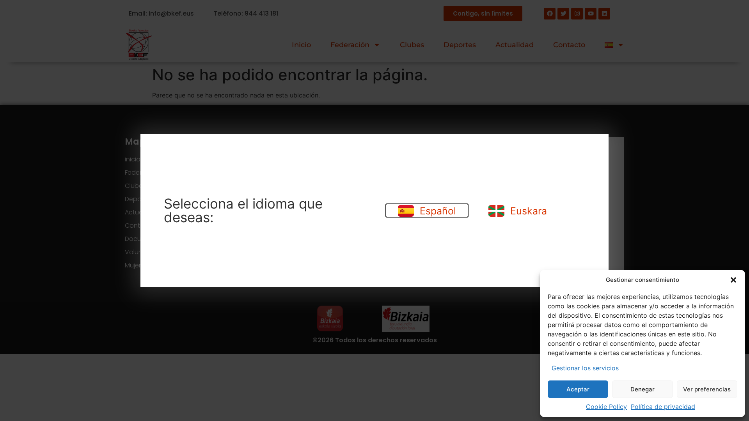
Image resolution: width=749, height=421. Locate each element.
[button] (733, 280)
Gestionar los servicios (585, 368)
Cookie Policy (606, 406)
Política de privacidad (663, 406)
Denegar (642, 389)
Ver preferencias (707, 389)
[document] (374, 210)
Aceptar (577, 389)
